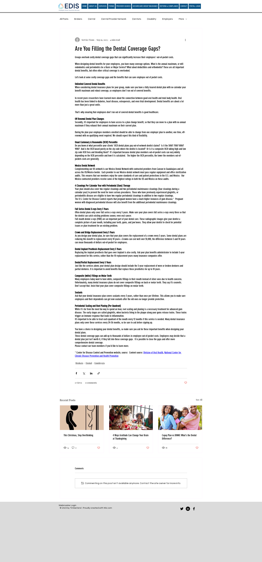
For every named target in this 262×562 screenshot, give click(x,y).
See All (199, 399)
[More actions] (185, 40)
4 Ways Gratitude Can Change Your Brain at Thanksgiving (130, 437)
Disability (151, 19)
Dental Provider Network (113, 19)
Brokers (78, 19)
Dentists (136, 19)
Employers (167, 19)
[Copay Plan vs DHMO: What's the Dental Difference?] (180, 417)
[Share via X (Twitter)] (83, 373)
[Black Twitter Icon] (182, 509)
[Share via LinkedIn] (91, 373)
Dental (91, 19)
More (181, 19)
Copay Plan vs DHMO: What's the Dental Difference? (179, 437)
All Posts (64, 19)
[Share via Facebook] (76, 373)
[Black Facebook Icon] (194, 509)
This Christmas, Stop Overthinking (78, 435)
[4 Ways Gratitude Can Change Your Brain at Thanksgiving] (131, 417)
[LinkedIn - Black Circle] (188, 509)
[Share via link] (98, 373)
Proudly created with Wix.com (97, 508)
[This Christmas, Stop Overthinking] (82, 417)
